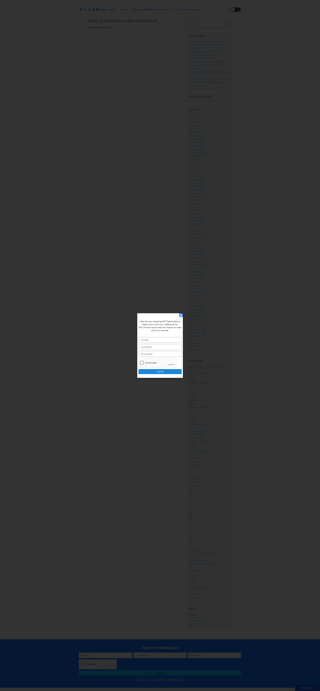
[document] (160, 345)
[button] (181, 315)
